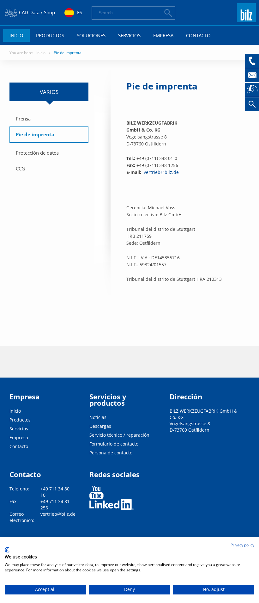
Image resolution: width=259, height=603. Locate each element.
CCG (20, 168)
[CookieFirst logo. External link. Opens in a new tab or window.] (7, 550)
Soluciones (91, 35)
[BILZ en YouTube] (96, 492)
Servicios (129, 35)
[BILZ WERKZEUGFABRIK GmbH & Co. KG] (246, 19)
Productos (50, 35)
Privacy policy (242, 545)
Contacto (198, 35)
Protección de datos (37, 153)
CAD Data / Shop (37, 12)
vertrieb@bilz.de (161, 172)
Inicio (16, 35)
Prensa (23, 118)
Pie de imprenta (67, 52)
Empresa (163, 35)
